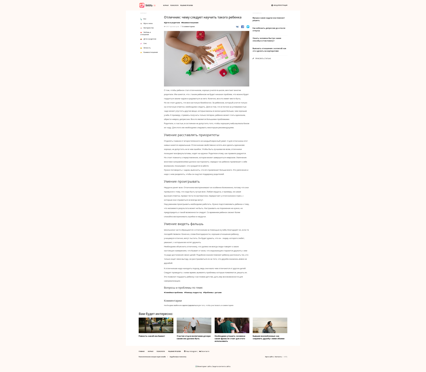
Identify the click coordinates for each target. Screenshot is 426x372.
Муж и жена (148, 23)
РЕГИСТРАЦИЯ (282, 5)
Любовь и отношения (145, 33)
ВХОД (276, 5)
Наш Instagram (191, 351)
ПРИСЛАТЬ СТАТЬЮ (262, 58)
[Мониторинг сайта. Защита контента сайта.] (213, 366)
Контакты (278, 357)
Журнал (166, 5)
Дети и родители (149, 39)
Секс (145, 43)
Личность (147, 48)
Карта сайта (269, 357)
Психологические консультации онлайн (152, 357)
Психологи (174, 5)
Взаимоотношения (150, 52)
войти (176, 305)
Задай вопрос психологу (178, 357)
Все (144, 19)
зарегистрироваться (190, 305)
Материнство (148, 28)
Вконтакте (205, 351)
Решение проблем (186, 5)
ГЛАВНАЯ (141, 351)
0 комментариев (188, 26)
